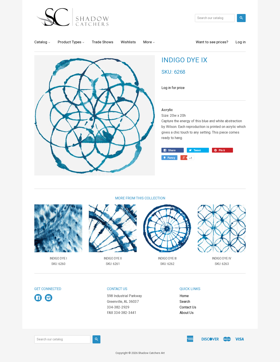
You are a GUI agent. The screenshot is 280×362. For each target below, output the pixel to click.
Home (184, 296)
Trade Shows (102, 42)
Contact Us (188, 307)
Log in (241, 42)
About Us (187, 313)
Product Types (70, 42)
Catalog (41, 42)
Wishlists (128, 42)
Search (185, 301)
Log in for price (173, 88)
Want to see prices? (212, 42)
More (148, 42)
